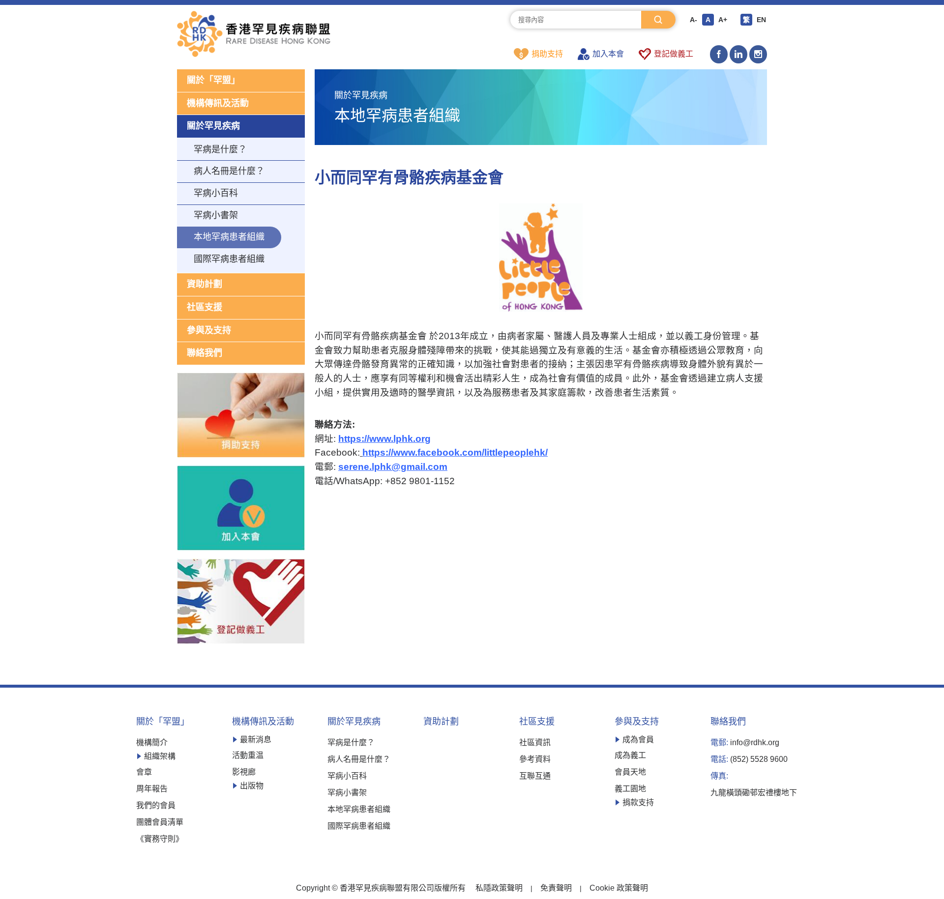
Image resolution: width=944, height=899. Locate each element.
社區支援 (204, 307)
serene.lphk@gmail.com (392, 467)
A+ (722, 20)
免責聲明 (556, 888)
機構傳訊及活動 (218, 103)
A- (693, 20)
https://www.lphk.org (384, 439)
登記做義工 (673, 54)
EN (761, 20)
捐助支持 (547, 54)
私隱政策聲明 (499, 888)
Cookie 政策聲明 (619, 888)
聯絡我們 (204, 353)
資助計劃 (204, 284)
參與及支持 (209, 330)
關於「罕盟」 (213, 80)
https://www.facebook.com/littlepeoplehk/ (455, 452)
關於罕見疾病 (213, 126)
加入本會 (608, 54)
